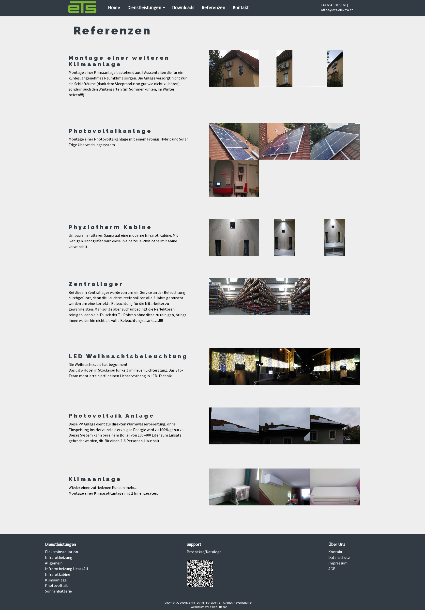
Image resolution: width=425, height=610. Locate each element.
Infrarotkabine (57, 574)
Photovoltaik (56, 585)
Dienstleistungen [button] (144, 7)
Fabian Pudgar (217, 607)
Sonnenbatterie (58, 591)
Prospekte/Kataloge (204, 551)
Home (114, 7)
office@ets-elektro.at (337, 10)
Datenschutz (339, 557)
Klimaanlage (56, 580)
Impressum (338, 563)
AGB (331, 568)
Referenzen (213, 7)
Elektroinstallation (61, 551)
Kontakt (241, 7)
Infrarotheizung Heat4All (66, 568)
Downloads (183, 7)
